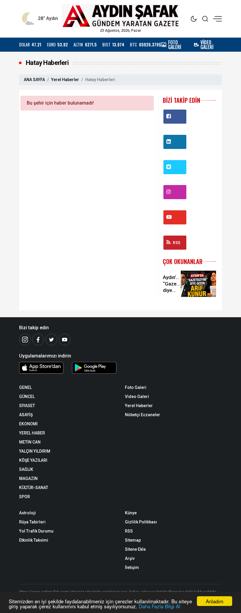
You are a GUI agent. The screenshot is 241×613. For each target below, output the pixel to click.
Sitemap (133, 540)
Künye (131, 512)
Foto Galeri (135, 387)
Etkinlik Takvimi (33, 540)
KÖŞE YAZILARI (33, 460)
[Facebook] (38, 339)
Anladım (214, 601)
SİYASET (27, 405)
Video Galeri (137, 396)
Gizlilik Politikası (141, 522)
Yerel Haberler (65, 79)
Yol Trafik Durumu (36, 531)
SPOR (24, 496)
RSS (176, 243)
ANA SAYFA (34, 79)
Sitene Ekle (135, 549)
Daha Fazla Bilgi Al (159, 606)
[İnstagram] (25, 339)
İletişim (132, 567)
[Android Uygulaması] (94, 369)
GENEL (25, 387)
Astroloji (27, 512)
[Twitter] (51, 339)
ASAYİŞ (26, 414)
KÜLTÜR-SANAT (33, 487)
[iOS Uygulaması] (41, 368)
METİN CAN (30, 442)
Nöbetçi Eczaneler (142, 414)
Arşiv (130, 558)
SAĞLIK (26, 469)
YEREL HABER (32, 433)
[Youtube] (65, 339)
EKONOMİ (28, 423)
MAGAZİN (28, 478)
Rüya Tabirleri (32, 522)
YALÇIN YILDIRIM (34, 451)
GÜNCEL (27, 396)
